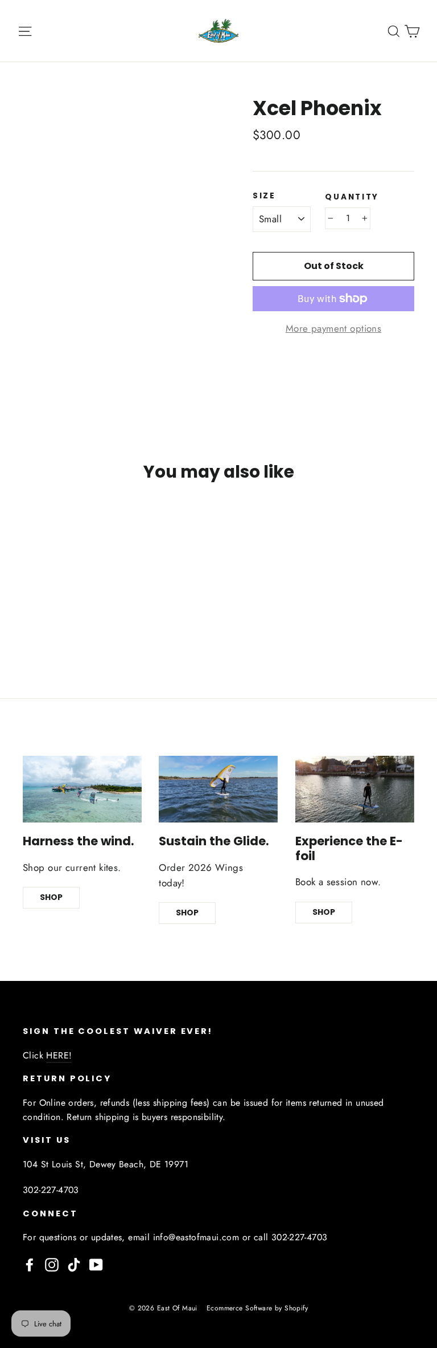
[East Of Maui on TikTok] (74, 1263)
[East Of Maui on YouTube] (96, 1263)
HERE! (59, 1055)
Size (264, 196)
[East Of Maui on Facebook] (29, 1263)
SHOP (51, 897)
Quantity (352, 197)
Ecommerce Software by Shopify (257, 1308)
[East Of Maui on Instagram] (52, 1263)
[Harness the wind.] (82, 789)
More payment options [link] (334, 328)
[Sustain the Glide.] (218, 789)
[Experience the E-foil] (354, 789)
